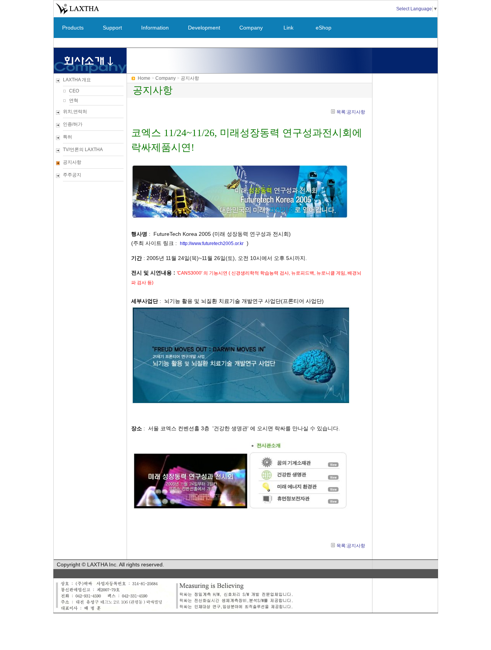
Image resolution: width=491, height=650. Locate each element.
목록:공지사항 (350, 112)
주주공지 (72, 175)
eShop (323, 28)
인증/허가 (72, 124)
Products (73, 28)
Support (112, 28)
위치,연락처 (75, 111)
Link (288, 28)
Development (204, 28)
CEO (74, 91)
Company (251, 28)
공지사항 (72, 162)
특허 (67, 137)
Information (155, 28)
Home (144, 78)
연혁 (73, 100)
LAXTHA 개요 (77, 79)
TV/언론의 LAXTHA (83, 149)
